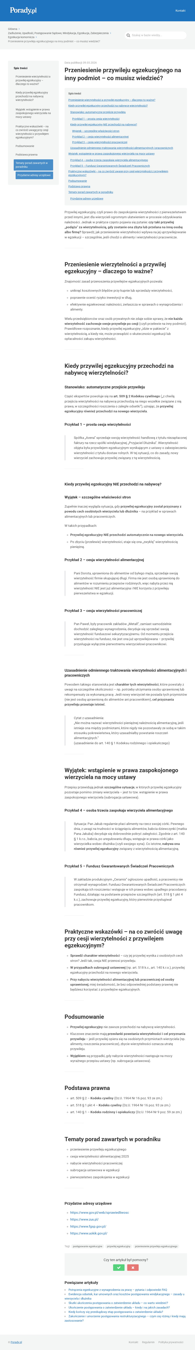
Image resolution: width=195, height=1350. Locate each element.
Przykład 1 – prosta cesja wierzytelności (95, 118)
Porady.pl (16, 1342)
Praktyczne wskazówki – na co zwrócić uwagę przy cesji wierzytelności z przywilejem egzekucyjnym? (32, 132)
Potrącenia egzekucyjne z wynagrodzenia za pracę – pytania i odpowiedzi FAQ (118, 1290)
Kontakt (180, 10)
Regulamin (148, 1342)
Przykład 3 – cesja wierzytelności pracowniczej (99, 142)
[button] (119, 1267)
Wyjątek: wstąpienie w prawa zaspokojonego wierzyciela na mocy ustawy (33, 113)
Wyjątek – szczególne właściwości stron (95, 131)
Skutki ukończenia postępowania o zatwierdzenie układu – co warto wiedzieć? (118, 1303)
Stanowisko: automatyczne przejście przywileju (98, 112)
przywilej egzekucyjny (118, 1246)
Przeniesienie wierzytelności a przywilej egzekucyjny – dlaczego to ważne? (33, 80)
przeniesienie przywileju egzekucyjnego (156, 1246)
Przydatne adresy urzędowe (34, 175)
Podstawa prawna (27, 154)
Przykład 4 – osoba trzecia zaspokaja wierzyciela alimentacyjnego (109, 160)
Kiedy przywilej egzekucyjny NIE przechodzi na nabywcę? (103, 124)
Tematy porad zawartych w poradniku (32, 164)
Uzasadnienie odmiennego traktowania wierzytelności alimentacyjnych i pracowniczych (121, 147)
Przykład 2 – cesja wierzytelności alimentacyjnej (100, 136)
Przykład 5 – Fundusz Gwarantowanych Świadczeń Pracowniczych (110, 165)
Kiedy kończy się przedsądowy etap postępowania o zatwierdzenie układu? (116, 1312)
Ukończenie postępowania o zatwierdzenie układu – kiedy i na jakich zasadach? (119, 1307)
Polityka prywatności (170, 1342)
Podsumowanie (25, 146)
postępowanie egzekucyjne (87, 1246)
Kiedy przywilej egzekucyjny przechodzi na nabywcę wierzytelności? (32, 96)
